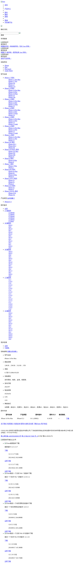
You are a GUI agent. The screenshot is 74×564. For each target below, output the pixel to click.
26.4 (9, 235)
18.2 (9, 269)
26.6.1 (10, 225)
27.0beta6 (11, 212)
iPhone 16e (11, 97)
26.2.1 (10, 241)
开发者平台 (8, 22)
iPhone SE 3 (12, 144)
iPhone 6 (11, 176)
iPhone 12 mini (13, 133)
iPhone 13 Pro (12, 121)
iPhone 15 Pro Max (14, 101)
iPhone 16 (11, 95)
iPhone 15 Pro (12, 103)
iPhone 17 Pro (12, 81)
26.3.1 (10, 237)
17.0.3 (10, 304)
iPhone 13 (11, 122)
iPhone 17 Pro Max (14, 79)
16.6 (9, 314)
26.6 (9, 227)
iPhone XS (11, 153)
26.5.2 (10, 228)
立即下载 (8, 461)
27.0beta (11, 221)
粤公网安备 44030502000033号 (11, 436)
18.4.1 (10, 258)
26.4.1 (10, 234)
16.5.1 (10, 316)
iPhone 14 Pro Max (14, 110)
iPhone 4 (11, 189)
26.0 (9, 247)
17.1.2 (10, 298)
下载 (67, 418)
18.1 (9, 272)
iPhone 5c (11, 182)
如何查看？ (11, 198)
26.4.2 (10, 232)
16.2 (9, 327)
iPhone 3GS (12, 193)
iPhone (7, 65)
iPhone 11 (11, 140)
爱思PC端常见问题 (26, 423)
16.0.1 (10, 337)
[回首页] (3, 1)
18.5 (9, 256)
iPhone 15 (11, 106)
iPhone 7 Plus (12, 166)
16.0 (9, 339)
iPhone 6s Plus (12, 171)
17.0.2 (10, 305)
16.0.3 (10, 334)
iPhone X (11, 156)
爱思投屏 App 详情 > (20, 52)
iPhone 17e (11, 86)
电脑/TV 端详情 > (7, 52)
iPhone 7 (11, 167)
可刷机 (7, 348)
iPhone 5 (11, 184)
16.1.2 (10, 328)
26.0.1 (10, 246)
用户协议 (44, 423)
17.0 (9, 309)
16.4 (9, 321)
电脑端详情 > (5, 46)
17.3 (9, 293)
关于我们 (4, 423)
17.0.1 (10, 307)
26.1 (9, 244)
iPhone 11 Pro (12, 139)
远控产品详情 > (6, 58)
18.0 (9, 276)
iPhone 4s (11, 187)
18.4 (9, 260)
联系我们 (10, 423)
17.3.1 (10, 292)
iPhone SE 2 (12, 146)
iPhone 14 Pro (12, 112)
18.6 (9, 255)
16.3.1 (10, 323)
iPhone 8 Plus (12, 160)
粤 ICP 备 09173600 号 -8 (30, 436)
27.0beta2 (11, 219)
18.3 (9, 265)
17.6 (9, 283)
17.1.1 (10, 300)
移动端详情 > (14, 46)
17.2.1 (10, 295)
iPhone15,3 (8, 202)
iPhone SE (11, 147)
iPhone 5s (11, 180)
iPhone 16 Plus (13, 94)
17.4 (9, 290)
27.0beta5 (11, 214)
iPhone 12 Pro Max (14, 128)
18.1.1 (10, 270)
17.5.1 (10, 285)
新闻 (6, 16)
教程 (6, 14)
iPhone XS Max (13, 151)
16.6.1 (10, 313)
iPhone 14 (11, 115)
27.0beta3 (11, 218)
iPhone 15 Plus (13, 104)
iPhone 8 (11, 162)
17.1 (9, 302)
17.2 (9, 297)
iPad (6, 67)
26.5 (9, 230)
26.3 (9, 239)
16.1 (9, 332)
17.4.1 (10, 288)
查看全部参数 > (12, 351)
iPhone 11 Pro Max (14, 137)
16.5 (9, 318)
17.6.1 (10, 281)
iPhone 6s (11, 173)
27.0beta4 (11, 216)
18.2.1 (10, 267)
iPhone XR (11, 155)
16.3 (9, 325)
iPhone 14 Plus (13, 113)
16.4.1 (10, 320)
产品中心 (8, 9)
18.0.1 (10, 274)
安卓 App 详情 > (24, 46)
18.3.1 (10, 263)
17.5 (9, 286)
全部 (6, 208)
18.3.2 (10, 262)
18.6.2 (10, 251)
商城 (6, 20)
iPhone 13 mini (13, 124)
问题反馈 (17, 423)
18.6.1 (10, 253)
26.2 (9, 242)
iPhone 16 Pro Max (14, 90)
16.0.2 (10, 335)
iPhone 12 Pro (12, 130)
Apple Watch (9, 71)
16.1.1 (10, 330)
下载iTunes (37, 423)
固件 (6, 12)
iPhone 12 (11, 131)
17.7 (9, 279)
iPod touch (8, 69)
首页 (6, 5)
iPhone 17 (11, 85)
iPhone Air (11, 83)
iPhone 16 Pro (12, 92)
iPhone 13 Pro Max (14, 119)
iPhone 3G (11, 195)
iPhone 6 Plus (12, 175)
